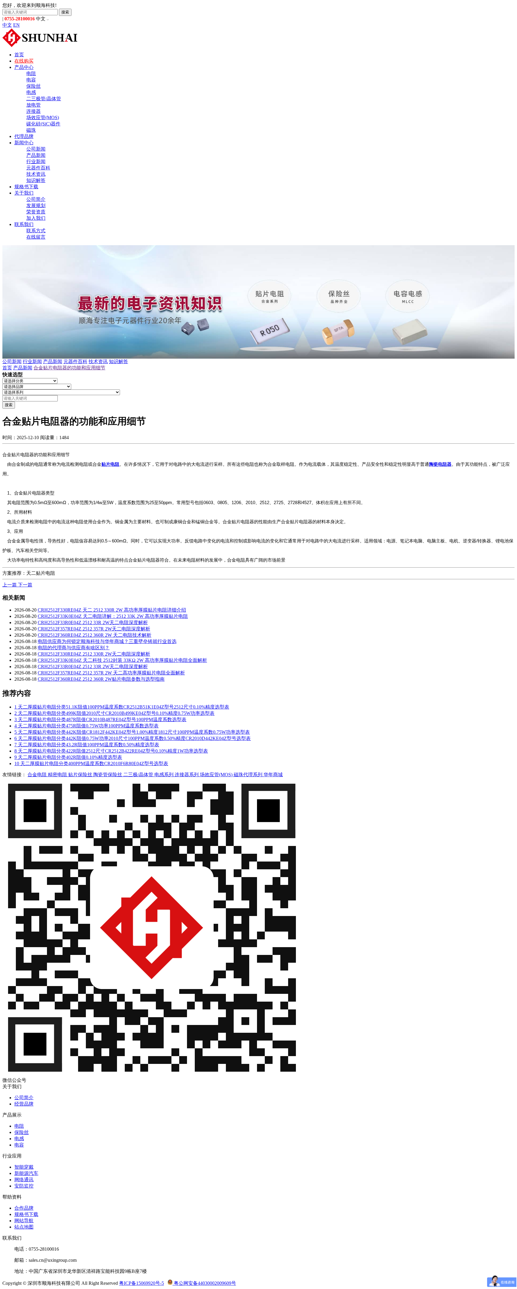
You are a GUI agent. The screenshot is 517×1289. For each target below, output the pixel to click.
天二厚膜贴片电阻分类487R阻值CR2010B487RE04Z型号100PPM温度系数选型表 (100, 719)
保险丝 (33, 86)
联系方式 (35, 230)
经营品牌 (24, 1103)
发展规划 (35, 205)
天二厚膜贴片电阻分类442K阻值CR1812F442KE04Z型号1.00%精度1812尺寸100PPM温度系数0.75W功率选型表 (132, 732)
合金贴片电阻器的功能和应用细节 (69, 367)
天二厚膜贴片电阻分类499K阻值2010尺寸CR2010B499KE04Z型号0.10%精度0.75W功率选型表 (114, 713)
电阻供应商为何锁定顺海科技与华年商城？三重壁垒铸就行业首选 (107, 641)
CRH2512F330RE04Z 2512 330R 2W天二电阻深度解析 (94, 653)
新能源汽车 (26, 1173)
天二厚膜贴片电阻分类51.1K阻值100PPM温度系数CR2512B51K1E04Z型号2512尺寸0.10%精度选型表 (121, 706)
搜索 (65, 12)
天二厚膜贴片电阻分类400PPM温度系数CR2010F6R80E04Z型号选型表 (91, 763)
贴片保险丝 (80, 774)
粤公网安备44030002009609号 (204, 1283)
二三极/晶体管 (138, 774)
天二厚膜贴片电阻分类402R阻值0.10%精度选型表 (68, 757)
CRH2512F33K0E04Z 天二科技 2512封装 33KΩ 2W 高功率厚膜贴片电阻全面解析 (122, 660)
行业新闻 (35, 161)
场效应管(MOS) (42, 117)
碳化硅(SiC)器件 (43, 123)
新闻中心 (24, 142)
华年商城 (273, 774)
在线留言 (35, 236)
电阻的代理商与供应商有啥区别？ (74, 647)
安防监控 (24, 1185)
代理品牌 (24, 136)
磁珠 (31, 130)
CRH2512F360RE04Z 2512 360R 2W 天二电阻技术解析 (94, 635)
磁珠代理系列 (249, 774)
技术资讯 (35, 174)
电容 (31, 79)
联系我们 (24, 224)
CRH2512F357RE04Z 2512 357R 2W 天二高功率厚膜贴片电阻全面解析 (111, 672)
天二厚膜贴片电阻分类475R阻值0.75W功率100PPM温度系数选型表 (86, 725)
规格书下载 (26, 186)
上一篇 (10, 584)
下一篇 (25, 584)
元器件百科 (38, 167)
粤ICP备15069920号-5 (141, 1283)
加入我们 (35, 218)
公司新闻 (35, 148)
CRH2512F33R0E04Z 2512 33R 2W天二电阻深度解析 (93, 622)
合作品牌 (24, 1208)
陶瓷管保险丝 (108, 774)
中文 (7, 25)
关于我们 (24, 192)
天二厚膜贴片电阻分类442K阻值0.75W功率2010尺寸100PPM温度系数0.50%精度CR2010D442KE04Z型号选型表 (132, 738)
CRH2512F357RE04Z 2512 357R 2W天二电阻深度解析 (94, 628)
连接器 (33, 111)
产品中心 (24, 67)
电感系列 (164, 774)
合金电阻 (38, 774)
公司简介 (35, 199)
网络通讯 (24, 1179)
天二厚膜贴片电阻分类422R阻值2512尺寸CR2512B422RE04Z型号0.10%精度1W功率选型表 (111, 750)
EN (16, 25)
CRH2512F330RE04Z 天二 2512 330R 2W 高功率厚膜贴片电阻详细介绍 (112, 609)
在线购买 (24, 60)
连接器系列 (187, 774)
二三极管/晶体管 (43, 98)
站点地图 (24, 1226)
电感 (31, 92)
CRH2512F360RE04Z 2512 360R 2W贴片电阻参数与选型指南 (101, 679)
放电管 (33, 104)
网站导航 (24, 1220)
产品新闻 (35, 155)
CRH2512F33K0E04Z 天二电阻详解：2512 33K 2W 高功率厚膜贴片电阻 (113, 616)
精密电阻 (58, 774)
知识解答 (35, 180)
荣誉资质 (35, 211)
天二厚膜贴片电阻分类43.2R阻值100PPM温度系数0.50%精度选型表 (86, 744)
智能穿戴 (24, 1167)
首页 (19, 54)
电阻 (31, 73)
